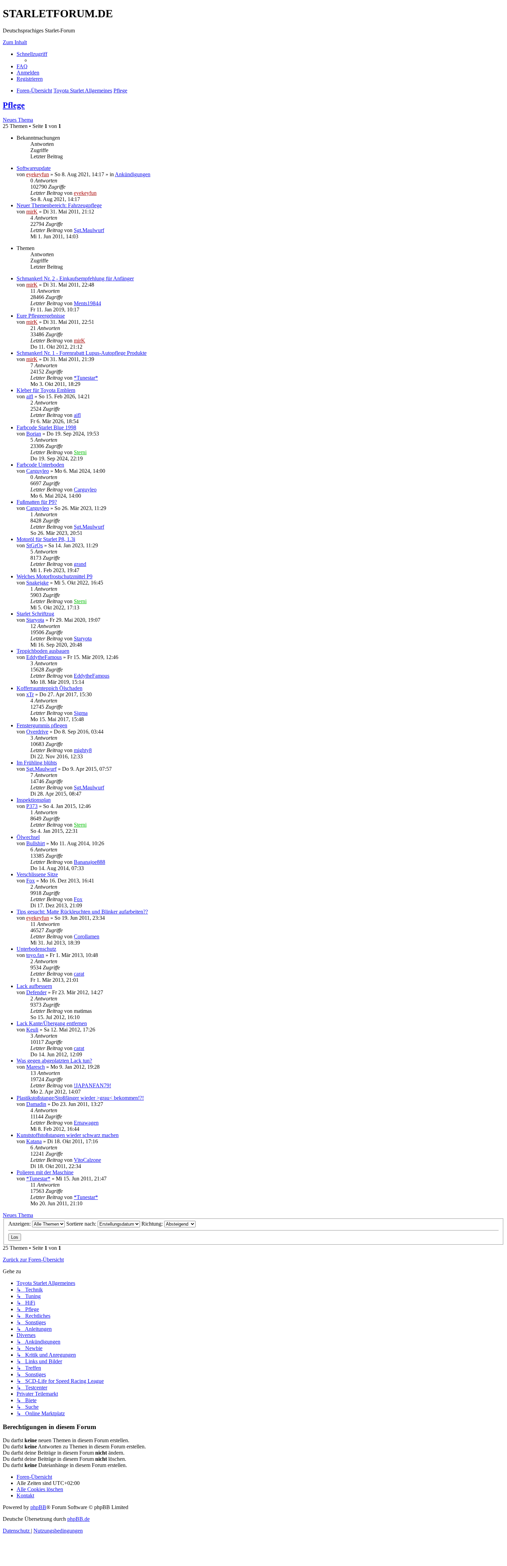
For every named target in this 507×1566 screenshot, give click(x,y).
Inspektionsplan (34, 800)
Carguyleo (37, 471)
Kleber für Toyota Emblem (46, 390)
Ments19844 (87, 303)
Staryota (35, 620)
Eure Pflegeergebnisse (41, 316)
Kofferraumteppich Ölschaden (49, 688)
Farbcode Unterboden (40, 465)
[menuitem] (22, 66)
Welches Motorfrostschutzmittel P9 (54, 576)
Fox (30, 881)
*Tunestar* (86, 378)
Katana (34, 1141)
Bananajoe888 (89, 862)
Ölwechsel (28, 837)
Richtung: (152, 1224)
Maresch (35, 1067)
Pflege (14, 105)
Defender (36, 992)
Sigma (81, 713)
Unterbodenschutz (36, 949)
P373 (32, 806)
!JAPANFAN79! (92, 1085)
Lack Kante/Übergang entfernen (52, 1023)
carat (79, 974)
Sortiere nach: (82, 1224)
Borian (33, 434)
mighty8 (83, 750)
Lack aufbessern (34, 986)
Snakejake (37, 583)
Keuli (32, 1030)
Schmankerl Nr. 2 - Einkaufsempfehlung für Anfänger (75, 278)
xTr (30, 694)
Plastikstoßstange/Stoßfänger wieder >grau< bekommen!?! (80, 1098)
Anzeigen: (20, 1224)
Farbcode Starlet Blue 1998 (46, 427)
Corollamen (86, 936)
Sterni (80, 452)
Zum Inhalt (15, 42)
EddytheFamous (44, 657)
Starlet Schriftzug (35, 614)
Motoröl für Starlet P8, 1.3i (46, 539)
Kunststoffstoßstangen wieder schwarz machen (68, 1135)
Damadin (36, 1104)
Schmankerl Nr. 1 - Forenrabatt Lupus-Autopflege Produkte (82, 353)
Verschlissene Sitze (37, 874)
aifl (29, 396)
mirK (32, 212)
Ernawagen (86, 1123)
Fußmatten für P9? (37, 502)
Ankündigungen (132, 174)
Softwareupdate (34, 168)
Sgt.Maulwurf (89, 230)
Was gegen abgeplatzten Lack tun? (54, 1061)
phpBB (38, 1507)
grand (80, 564)
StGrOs (34, 545)
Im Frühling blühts (37, 763)
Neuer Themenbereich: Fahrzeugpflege (59, 205)
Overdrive (37, 732)
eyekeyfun (37, 174)
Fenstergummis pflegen (42, 725)
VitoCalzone (87, 1160)
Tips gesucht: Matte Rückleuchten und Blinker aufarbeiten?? (82, 912)
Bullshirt (35, 843)
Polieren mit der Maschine (45, 1172)
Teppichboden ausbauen (43, 651)
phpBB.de (78, 1519)
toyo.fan (35, 955)
